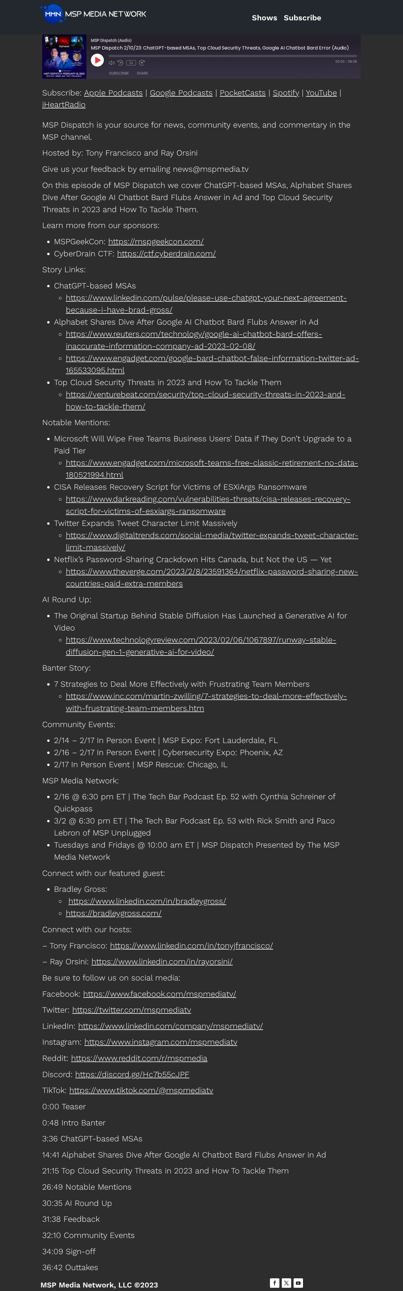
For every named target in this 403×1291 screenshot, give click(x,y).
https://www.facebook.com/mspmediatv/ (159, 994)
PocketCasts (243, 93)
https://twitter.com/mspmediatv (131, 1010)
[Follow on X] (286, 1283)
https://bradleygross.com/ (114, 913)
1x (131, 63)
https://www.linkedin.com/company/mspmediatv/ (170, 1026)
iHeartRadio (64, 104)
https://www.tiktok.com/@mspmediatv (141, 1090)
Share (142, 73)
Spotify (286, 93)
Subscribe (302, 17)
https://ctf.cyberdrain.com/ (166, 253)
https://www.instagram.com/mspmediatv (160, 1042)
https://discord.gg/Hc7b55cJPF (132, 1074)
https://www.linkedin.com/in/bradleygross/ (147, 901)
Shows (264, 17)
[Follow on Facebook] (274, 1283)
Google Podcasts (181, 93)
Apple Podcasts (113, 93)
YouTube (321, 93)
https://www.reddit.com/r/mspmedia (139, 1058)
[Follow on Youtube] (298, 1283)
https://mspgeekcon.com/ (156, 241)
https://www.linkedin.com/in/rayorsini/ (162, 961)
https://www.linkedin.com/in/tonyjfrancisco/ (191, 945)
